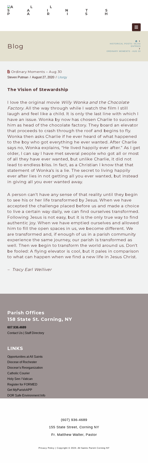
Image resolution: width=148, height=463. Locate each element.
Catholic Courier (18, 373)
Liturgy (62, 77)
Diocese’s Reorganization (25, 367)
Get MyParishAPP (19, 389)
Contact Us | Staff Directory (25, 333)
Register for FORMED (22, 384)
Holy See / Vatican (20, 378)
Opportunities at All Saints (25, 356)
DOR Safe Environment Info (26, 395)
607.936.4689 (16, 327)
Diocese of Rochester (22, 362)
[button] (136, 27)
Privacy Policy (47, 448)
